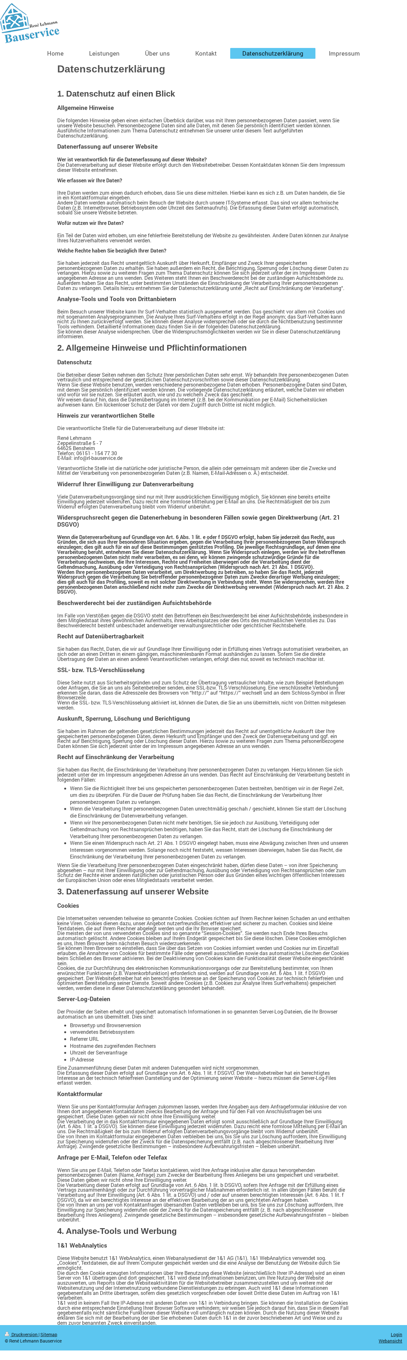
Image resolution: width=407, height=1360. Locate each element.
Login (396, 1334)
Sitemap (48, 1334)
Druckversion (24, 1334)
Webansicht (390, 1341)
